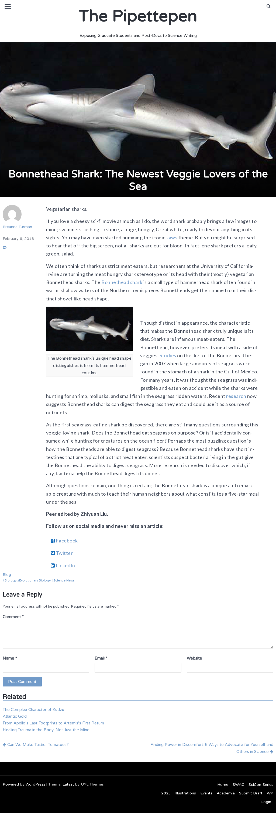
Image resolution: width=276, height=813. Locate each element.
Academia (226, 793)
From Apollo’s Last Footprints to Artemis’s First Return (53, 723)
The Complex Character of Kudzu (33, 709)
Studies (167, 355)
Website (194, 658)
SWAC (238, 784)
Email (101, 658)
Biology (10, 580)
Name (10, 658)
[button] (269, 6)
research (235, 396)
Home (222, 784)
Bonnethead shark (122, 282)
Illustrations (185, 793)
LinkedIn (65, 565)
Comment (13, 616)
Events (206, 793)
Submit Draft (251, 793)
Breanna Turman (17, 227)
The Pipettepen (138, 16)
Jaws (171, 237)
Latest (68, 784)
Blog (7, 574)
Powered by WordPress (24, 784)
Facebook (66, 541)
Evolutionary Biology (35, 580)
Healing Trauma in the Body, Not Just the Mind (46, 729)
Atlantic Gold (15, 716)
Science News (64, 580)
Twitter (64, 553)
